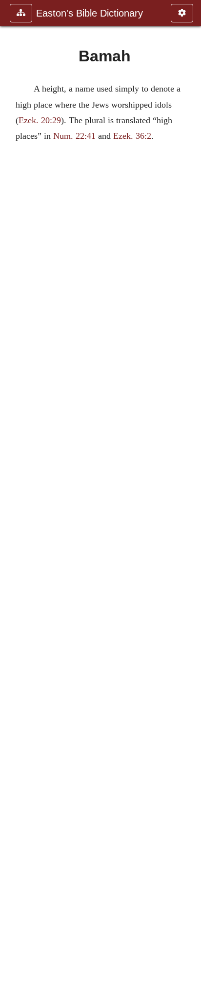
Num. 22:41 (74, 136)
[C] (190, 501)
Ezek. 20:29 (40, 120)
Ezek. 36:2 (132, 136)
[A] (11, 501)
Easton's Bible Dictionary (89, 13)
